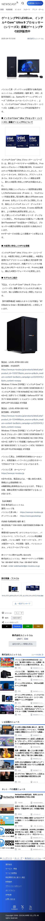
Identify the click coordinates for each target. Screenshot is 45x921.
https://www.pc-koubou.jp (12, 473)
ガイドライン (10, 890)
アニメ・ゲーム (38, 9)
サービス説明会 (11, 873)
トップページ (7, 858)
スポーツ (27, 9)
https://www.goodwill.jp (30, 516)
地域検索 (9, 9)
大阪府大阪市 (16, 618)
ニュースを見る (36, 654)
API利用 (8, 895)
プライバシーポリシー (14, 886)
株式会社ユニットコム (35, 38)
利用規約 (9, 882)
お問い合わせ (10, 899)
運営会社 (9, 864)
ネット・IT (19, 613)
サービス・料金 (11, 869)
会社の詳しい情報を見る (22, 644)
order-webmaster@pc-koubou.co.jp (24, 566)
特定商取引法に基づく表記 (15, 877)
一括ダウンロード (23, 603)
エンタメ (18, 9)
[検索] (22, 3)
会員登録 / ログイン (35, 3)
